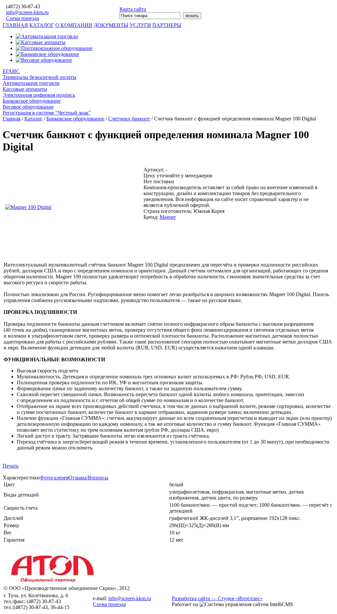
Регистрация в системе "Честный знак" (47, 112)
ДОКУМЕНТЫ (111, 25)
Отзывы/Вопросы (88, 477)
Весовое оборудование (28, 107)
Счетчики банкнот (129, 118)
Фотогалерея (54, 477)
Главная (11, 118)
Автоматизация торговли (31, 83)
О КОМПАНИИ (73, 25)
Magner (168, 217)
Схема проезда (22, 18)
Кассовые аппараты (25, 89)
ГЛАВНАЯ (15, 25)
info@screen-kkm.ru (27, 12)
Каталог (33, 118)
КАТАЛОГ (41, 25)
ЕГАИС (11, 71)
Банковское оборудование (32, 101)
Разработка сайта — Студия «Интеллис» (217, 598)
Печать (10, 466)
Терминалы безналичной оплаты (39, 77)
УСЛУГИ (140, 25)
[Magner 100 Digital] (28, 207)
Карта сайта (132, 9)
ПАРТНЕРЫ (166, 25)
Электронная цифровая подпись (39, 95)
